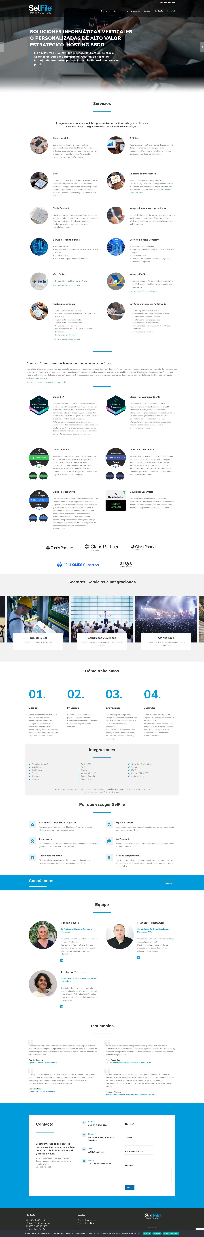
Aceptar (147, 1233)
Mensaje (129, 1165)
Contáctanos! (113, 792)
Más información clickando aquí (66, 285)
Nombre (129, 1124)
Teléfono (129, 1138)
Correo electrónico (134, 1151)
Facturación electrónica (65, 335)
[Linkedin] (62, 960)
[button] (85, 652)
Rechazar (156, 1233)
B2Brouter (76, 311)
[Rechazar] (201, 1233)
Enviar (130, 1187)
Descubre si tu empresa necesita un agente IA (46, 382)
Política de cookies (171, 1233)
